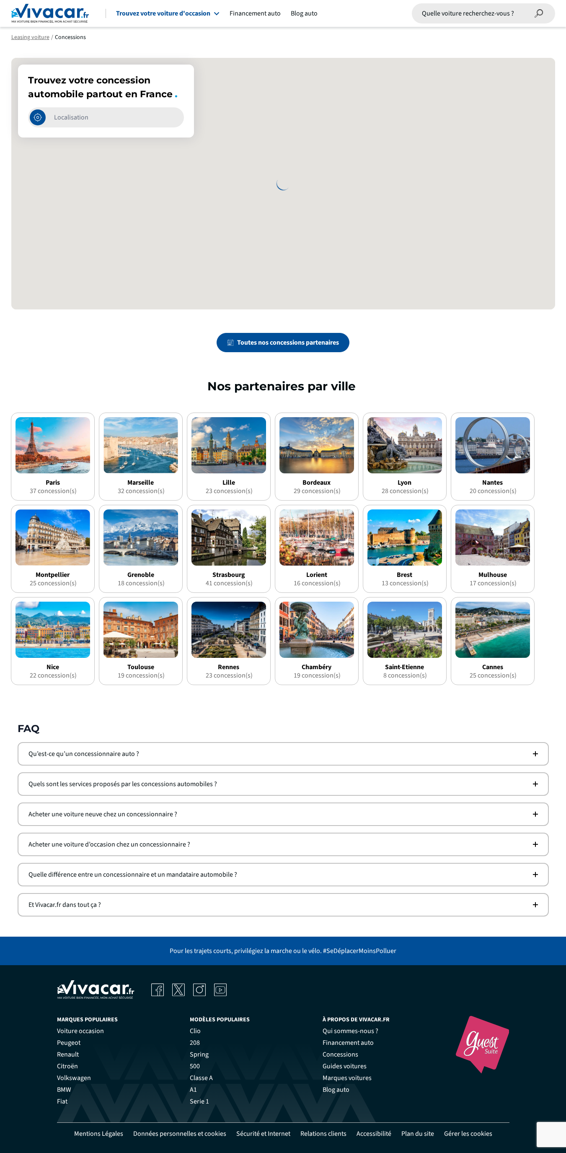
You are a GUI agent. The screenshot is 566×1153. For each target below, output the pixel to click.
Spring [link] (199, 1054)
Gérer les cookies (468, 1133)
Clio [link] (195, 1031)
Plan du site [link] (417, 1133)
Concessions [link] (340, 1054)
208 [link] (195, 1042)
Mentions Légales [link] (98, 1133)
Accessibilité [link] (374, 1133)
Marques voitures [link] (347, 1078)
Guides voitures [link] (345, 1066)
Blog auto (304, 13)
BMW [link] (64, 1089)
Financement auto (255, 13)
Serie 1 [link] (199, 1101)
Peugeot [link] (68, 1042)
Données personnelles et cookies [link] (179, 1133)
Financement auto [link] (348, 1042)
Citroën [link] (67, 1066)
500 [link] (195, 1066)
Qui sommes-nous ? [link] (350, 1031)
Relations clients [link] (323, 1133)
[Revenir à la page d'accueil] (50, 13)
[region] (283, 183)
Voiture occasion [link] (80, 1031)
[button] (283, 754)
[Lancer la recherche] (539, 13)
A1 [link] (193, 1089)
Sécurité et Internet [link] (263, 1133)
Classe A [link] (201, 1078)
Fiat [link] (62, 1101)
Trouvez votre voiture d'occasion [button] (163, 13)
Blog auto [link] (336, 1089)
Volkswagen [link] (74, 1078)
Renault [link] (68, 1054)
